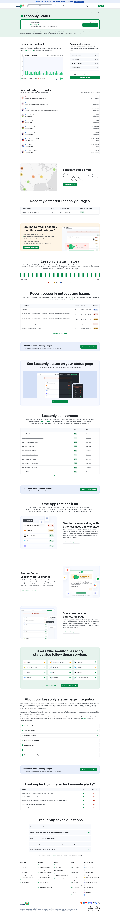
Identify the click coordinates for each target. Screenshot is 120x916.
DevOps (24, 867)
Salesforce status (90, 890)
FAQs (73, 895)
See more (88, 433)
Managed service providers (29, 875)
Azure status (89, 867)
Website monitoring (45, 877)
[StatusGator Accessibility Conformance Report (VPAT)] (97, 908)
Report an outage (90, 25)
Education (24, 870)
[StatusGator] (50, 903)
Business (58, 865)
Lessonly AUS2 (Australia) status (30, 442)
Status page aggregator (46, 872)
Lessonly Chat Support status (29, 459)
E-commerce (25, 880)
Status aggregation (45, 870)
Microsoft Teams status (92, 880)
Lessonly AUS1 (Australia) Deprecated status (32, 438)
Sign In (93, 6)
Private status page (45, 867)
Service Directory (77, 870)
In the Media (75, 867)
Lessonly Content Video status (29, 467)
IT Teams (24, 865)
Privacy (74, 890)
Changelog (75, 882)
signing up (85, 718)
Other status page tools (62, 873)
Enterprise (25, 872)
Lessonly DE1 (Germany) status (29, 471)
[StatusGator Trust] (90, 908)
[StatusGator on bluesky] (89, 903)
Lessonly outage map (39, 177)
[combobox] (39, 5)
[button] (60, 726)
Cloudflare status (90, 870)
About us (74, 865)
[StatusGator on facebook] (96, 903)
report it (70, 299)
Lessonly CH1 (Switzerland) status (30, 455)
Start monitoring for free (31, 247)
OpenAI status (90, 887)
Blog (86, 6)
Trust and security (77, 885)
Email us (54, 855)
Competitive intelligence (28, 877)
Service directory (28, 12)
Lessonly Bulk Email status (28, 446)
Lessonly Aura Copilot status (29, 433)
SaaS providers (26, 882)
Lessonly (35, 12)
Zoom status (89, 895)
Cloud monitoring (44, 875)
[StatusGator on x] (99, 903)
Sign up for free (29, 50)
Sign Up (101, 6)
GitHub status (89, 872)
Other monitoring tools (62, 875)
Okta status (89, 885)
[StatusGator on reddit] (81, 903)
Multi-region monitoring (46, 887)
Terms (74, 892)
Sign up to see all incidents (60, 333)
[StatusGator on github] (94, 903)
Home (21, 12)
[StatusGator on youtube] (86, 903)
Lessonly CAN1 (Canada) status (29, 450)
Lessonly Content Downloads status (30, 463)
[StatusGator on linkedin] (84, 903)
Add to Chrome (78, 1)
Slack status (89, 892)
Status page (43, 865)
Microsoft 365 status (91, 882)
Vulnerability (75, 887)
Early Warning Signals (45, 880)
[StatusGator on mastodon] (91, 903)
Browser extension (77, 875)
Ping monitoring (44, 882)
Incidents (42, 885)
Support (74, 877)
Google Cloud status (91, 875)
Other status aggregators (62, 878)
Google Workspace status (93, 877)
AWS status (89, 865)
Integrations (75, 872)
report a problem (45, 421)
